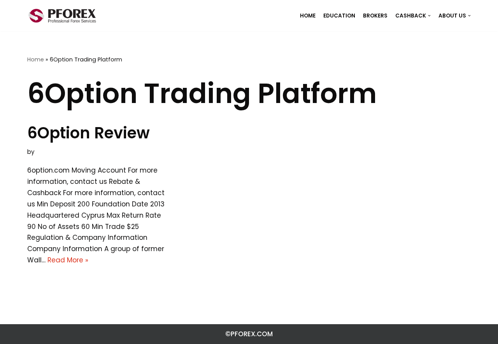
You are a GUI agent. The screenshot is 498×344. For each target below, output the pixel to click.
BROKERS (375, 15)
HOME (308, 15)
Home (35, 59)
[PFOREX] (62, 15)
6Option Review (88, 133)
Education (339, 15)
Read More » (67, 260)
